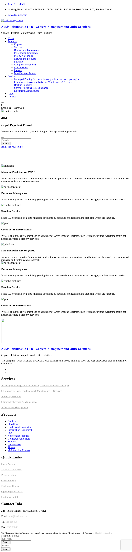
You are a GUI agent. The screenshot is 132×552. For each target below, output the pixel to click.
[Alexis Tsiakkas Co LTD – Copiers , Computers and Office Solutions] (12, 20)
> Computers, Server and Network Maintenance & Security (31, 391)
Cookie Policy (8, 480)
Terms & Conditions (11, 469)
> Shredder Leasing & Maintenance (19, 402)
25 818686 (11, 521)
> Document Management (14, 407)
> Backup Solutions (11, 396)
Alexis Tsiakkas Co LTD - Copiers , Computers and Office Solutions (45, 26)
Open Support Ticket (12, 491)
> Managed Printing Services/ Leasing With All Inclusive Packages (35, 385)
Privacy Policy (8, 475)
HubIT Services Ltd (103, 533)
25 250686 (12, 527)
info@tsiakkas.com (18, 516)
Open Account (8, 464)
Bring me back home (12, 146)
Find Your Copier (10, 486)
